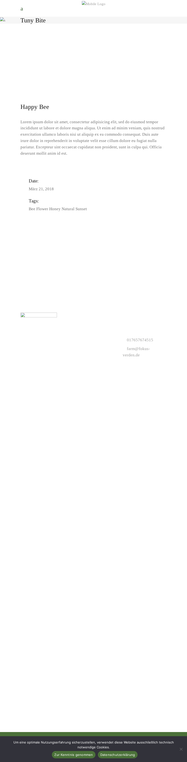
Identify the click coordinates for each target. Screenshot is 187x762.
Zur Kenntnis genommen (73, 755)
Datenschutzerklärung (117, 755)
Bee (32, 209)
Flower (42, 209)
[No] (180, 749)
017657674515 (140, 340)
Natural (68, 209)
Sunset (81, 209)
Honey (55, 209)
